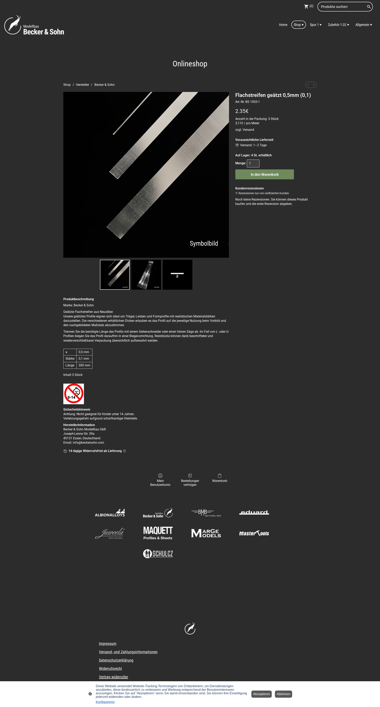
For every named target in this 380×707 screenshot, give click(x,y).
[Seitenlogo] (34, 25)
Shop (67, 85)
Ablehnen (283, 694)
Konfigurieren (105, 702)
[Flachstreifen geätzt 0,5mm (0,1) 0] (115, 274)
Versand (248, 130)
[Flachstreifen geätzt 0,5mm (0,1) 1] (146, 274)
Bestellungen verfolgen (190, 482)
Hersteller (82, 85)
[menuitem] (308, 85)
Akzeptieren (261, 694)
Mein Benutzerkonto (160, 482)
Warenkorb (219, 481)
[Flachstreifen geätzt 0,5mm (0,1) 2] (177, 274)
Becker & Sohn (104, 85)
